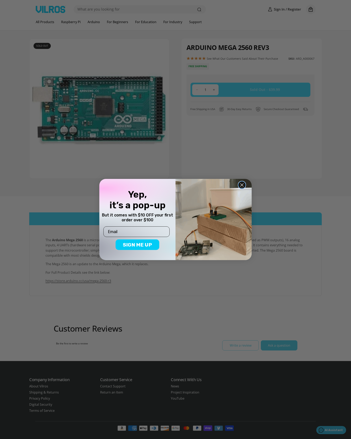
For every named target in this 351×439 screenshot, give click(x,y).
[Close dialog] (242, 185)
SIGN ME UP (137, 245)
